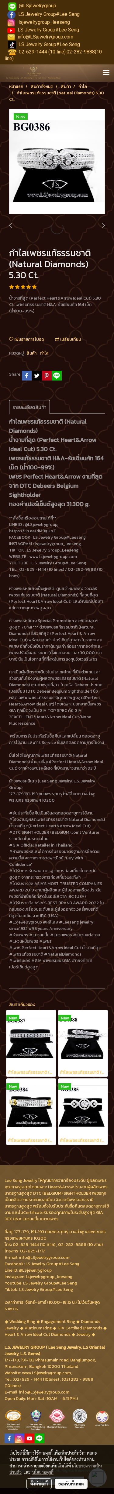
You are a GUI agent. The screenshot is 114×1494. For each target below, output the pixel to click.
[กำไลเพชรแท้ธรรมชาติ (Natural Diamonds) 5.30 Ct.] (57, 161)
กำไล (44, 353)
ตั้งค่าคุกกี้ (39, 1483)
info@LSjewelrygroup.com (45, 37)
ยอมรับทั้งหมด (71, 1483)
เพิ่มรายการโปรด (28, 339)
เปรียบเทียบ (70, 339)
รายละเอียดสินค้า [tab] (29, 407)
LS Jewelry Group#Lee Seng (49, 14)
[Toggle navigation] (106, 73)
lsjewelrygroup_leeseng (44, 22)
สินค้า (31, 353)
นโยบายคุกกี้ (43, 1472)
